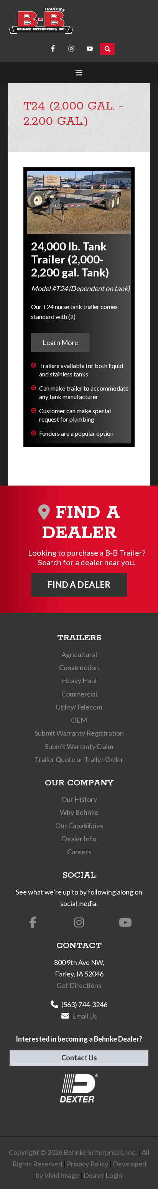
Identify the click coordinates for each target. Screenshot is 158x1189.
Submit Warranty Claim (79, 746)
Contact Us (79, 1057)
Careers (79, 851)
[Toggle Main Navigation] (79, 72)
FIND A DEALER (79, 584)
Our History (79, 799)
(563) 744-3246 (84, 1004)
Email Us (84, 1016)
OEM (79, 720)
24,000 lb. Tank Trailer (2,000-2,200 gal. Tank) (70, 259)
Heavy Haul (79, 680)
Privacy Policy (87, 1164)
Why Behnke (79, 812)
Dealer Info (79, 838)
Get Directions (79, 985)
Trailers (79, 638)
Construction (79, 667)
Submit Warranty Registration (79, 733)
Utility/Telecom (79, 707)
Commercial (79, 694)
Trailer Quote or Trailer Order (79, 759)
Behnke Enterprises (41, 21)
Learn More (60, 342)
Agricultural (79, 654)
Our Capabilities (79, 825)
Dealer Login (103, 1175)
